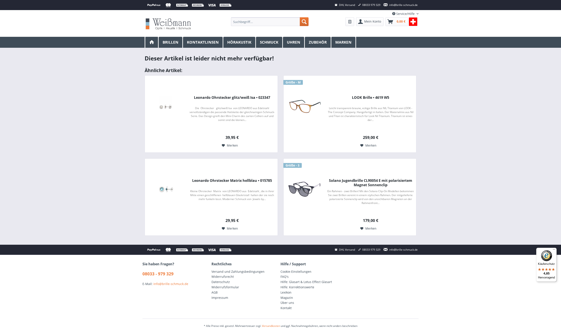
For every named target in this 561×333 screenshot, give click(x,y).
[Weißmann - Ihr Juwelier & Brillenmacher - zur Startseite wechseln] (168, 23)
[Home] (152, 42)
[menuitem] (269, 21)
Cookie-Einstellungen (295, 271)
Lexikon (285, 292)
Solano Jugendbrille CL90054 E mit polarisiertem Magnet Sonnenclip (370, 182)
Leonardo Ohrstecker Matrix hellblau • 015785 (232, 180)
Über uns (287, 303)
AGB (214, 292)
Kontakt (286, 308)
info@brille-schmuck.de (170, 284)
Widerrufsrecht (222, 277)
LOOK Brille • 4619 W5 (370, 97)
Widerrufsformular (225, 287)
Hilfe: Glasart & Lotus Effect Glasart (306, 282)
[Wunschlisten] (349, 21)
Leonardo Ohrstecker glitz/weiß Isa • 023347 (232, 97)
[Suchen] (304, 21)
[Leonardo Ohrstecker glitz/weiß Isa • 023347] (165, 106)
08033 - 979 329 (158, 274)
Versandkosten (271, 326)
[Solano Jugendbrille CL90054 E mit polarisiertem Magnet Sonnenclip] (304, 189)
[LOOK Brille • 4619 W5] (304, 106)
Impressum (219, 298)
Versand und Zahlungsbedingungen (238, 271)
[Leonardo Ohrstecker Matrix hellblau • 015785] (165, 189)
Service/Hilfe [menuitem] (405, 14)
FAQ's (284, 277)
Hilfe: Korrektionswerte (297, 287)
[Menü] (554, 250)
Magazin (286, 298)
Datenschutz (220, 282)
